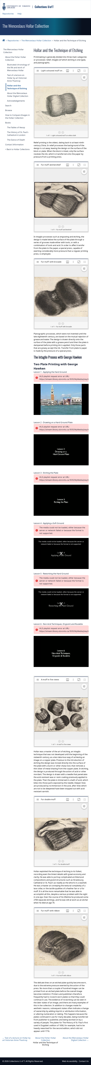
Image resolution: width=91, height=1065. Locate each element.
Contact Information (14, 144)
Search (8, 105)
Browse (8, 110)
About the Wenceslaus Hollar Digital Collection (17, 94)
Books (8, 122)
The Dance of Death (16, 140)
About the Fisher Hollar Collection (15, 58)
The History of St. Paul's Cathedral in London (17, 133)
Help (19, 13)
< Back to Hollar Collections (17, 149)
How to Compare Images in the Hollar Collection (17, 116)
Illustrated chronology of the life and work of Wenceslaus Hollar (18, 67)
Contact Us (84, 1061)
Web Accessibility (69, 1061)
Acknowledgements (16, 101)
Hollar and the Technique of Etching (17, 87)
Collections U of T (17, 1061)
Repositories (8, 13)
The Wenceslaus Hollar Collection (36, 40)
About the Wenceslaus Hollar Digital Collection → (76, 1039)
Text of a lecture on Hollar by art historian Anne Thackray (17, 78)
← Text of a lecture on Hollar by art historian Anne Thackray (16, 1039)
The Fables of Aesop (16, 127)
